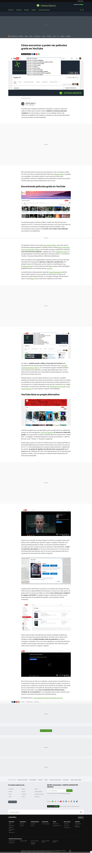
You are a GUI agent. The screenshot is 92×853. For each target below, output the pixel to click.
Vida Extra (22, 825)
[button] (31, 103)
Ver (46, 730)
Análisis (23, 789)
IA (58, 36)
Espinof (32, 825)
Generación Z (37, 36)
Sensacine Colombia (33, 843)
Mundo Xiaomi (12, 832)
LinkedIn (74, 801)
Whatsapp (68, 36)
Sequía (26, 36)
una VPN (49, 268)
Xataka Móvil (11, 825)
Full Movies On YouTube (58, 386)
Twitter (80, 10)
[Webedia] (80, 1)
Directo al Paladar (45, 823)
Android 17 (40, 779)
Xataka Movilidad (38, 791)
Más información (56, 851)
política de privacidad (65, 793)
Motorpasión (55, 823)
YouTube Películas (47, 432)
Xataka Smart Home (11, 830)
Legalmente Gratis (61, 252)
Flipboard (36, 54)
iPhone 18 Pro (66, 779)
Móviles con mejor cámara (55, 779)
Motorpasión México (55, 841)
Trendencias (66, 823)
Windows (26, 10)
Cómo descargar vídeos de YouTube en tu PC (48, 698)
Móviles (10, 791)
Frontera (62, 36)
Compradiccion (67, 827)
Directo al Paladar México (45, 841)
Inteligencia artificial (39, 794)
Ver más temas (12, 802)
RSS (69, 801)
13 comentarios (26, 54)
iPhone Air (49, 36)
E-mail (38, 54)
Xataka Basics (46, 5)
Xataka (10, 823)
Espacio (36, 789)
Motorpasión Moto (57, 825)
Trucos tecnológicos (43, 10)
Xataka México (12, 840)
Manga (32, 278)
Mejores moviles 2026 (22, 779)
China (10, 796)
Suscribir (69, 790)
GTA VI (54, 36)
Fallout (31, 36)
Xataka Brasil (11, 842)
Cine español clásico (49, 245)
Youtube (37, 701)
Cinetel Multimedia (54, 272)
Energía (23, 791)
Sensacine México (35, 840)
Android (34, 10)
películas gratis (59, 174)
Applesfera (11, 827)
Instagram (18, 10)
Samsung (24, 794)
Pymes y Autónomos (77, 826)
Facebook (83, 10)
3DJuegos (22, 823)
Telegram (66, 801)
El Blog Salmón (78, 823)
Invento (43, 36)
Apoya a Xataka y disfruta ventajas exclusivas (69, 806)
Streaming (11, 789)
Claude (46, 779)
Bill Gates (21, 36)
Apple (10, 794)
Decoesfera (66, 825)
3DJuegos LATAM (23, 840)
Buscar (81, 812)
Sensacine (33, 823)
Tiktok (77, 801)
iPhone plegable (32, 779)
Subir (79, 817)
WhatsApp (10, 10)
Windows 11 (37, 796)
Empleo (23, 796)
